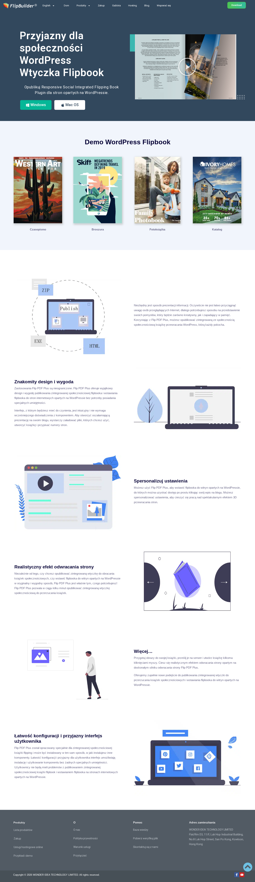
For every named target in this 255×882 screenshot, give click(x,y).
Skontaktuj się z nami (145, 846)
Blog (146, 5)
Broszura (98, 229)
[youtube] (242, 874)
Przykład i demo (23, 855)
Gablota (116, 5)
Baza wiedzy (140, 829)
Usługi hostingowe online (28, 847)
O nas (76, 829)
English (46, 5)
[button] (187, 66)
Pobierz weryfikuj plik (145, 838)
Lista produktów (23, 829)
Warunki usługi (82, 846)
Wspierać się (164, 5)
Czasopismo (38, 229)
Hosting (132, 5)
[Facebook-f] (236, 874)
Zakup (101, 5)
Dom (66, 5)
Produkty (81, 5)
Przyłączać (80, 855)
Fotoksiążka (157, 229)
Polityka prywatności (85, 838)
